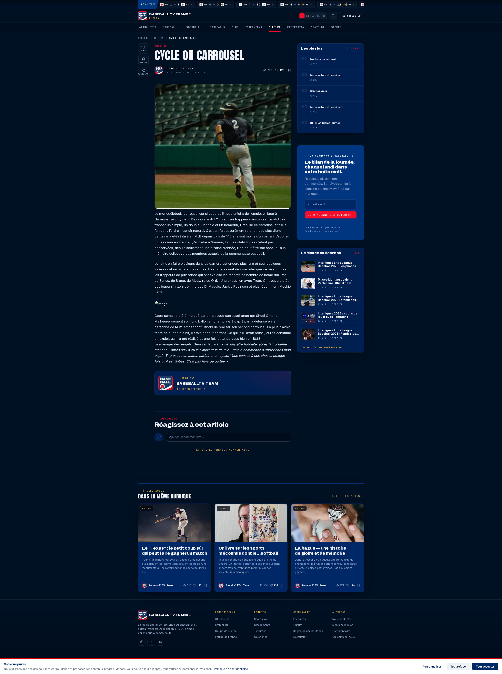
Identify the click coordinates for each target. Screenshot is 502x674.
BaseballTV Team (180, 68)
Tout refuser (458, 666)
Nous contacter (341, 619)
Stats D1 (318, 27)
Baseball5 (217, 27)
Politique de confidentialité (231, 668)
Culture (275, 27)
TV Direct (260, 630)
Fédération (295, 27)
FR (302, 15)
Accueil (143, 37)
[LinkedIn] (160, 642)
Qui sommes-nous (343, 636)
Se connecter (351, 15)
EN (307, 15)
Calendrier (260, 636)
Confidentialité (341, 630)
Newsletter (299, 636)
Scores (336, 27)
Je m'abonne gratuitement (330, 215)
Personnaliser (432, 666)
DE (318, 15)
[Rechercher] (333, 16)
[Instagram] (142, 642)
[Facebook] (151, 642)
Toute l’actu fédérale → (321, 347)
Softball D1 (221, 624)
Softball (193, 27)
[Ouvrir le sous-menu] (179, 27)
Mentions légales (342, 624)
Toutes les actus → (347, 496)
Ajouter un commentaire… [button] (186, 437)
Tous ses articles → (190, 389)
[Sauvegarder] (289, 70)
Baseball (169, 27)
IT (324, 15)
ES (313, 15)
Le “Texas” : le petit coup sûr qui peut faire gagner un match (174, 551)
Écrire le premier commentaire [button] (222, 449)
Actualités (147, 27)
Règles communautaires (308, 630)
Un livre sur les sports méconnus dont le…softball (248, 551)
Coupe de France (226, 630)
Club (235, 27)
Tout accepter (485, 666)
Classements (262, 624)
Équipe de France (226, 636)
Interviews (253, 27)
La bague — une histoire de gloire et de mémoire (320, 551)
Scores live (261, 619)
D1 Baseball (222, 619)
